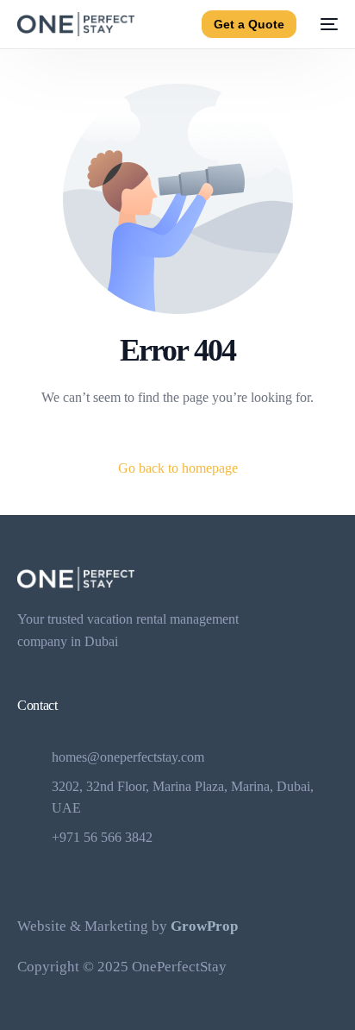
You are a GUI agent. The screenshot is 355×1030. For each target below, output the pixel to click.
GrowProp (204, 926)
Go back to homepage (178, 468)
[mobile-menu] (326, 24)
